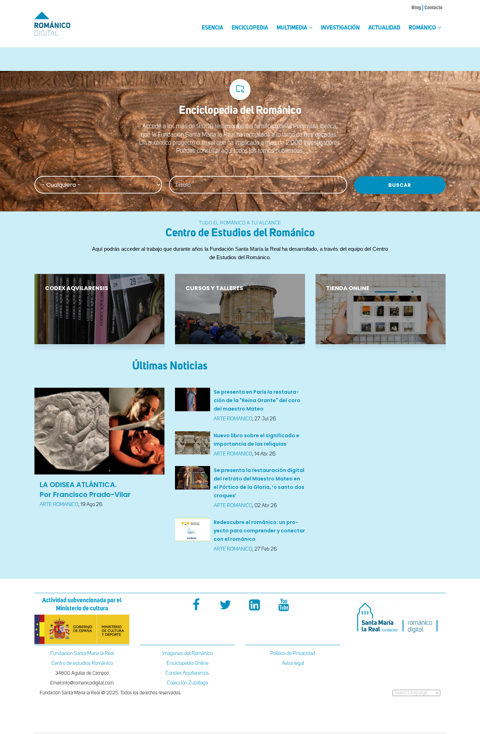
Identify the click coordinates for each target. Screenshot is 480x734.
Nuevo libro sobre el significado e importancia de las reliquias (256, 439)
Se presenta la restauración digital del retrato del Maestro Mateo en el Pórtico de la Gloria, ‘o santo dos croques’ (259, 483)
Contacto (433, 7)
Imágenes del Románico (187, 653)
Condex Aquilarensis (187, 673)
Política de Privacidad (292, 653)
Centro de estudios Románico (82, 663)
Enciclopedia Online (187, 663)
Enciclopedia (250, 28)
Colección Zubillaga (187, 683)
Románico (423, 28)
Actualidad (384, 28)
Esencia (212, 28)
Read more (59, 337)
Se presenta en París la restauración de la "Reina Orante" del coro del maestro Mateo (257, 400)
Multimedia (292, 28)
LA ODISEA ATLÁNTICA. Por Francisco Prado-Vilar (85, 489)
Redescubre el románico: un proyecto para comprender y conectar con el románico (259, 531)
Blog (416, 7)
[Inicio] (64, 23)
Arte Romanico (59, 504)
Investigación (340, 28)
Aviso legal (293, 663)
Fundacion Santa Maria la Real (82, 653)
